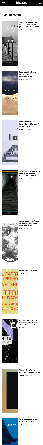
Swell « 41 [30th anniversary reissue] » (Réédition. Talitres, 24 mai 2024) (30, 173)
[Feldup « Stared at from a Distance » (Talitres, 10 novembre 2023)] (10, 242)
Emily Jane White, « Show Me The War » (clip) (28, 421)
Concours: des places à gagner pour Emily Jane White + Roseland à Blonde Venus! (29, 323)
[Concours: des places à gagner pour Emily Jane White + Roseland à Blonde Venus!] (10, 341)
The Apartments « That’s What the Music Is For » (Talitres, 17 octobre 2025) (29, 24)
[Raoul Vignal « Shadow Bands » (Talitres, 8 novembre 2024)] (10, 93)
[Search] (40, 3)
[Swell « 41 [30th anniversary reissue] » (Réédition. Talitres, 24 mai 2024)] (10, 192)
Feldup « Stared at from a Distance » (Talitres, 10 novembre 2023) (29, 223)
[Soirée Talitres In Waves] (10, 291)
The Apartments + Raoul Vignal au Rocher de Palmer (29, 371)
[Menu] (3, 3)
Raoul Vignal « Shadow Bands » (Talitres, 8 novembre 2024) (28, 74)
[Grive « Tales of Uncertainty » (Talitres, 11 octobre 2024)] (10, 142)
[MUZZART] (21, 3)
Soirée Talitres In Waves (28, 270)
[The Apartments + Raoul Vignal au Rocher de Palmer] (10, 391)
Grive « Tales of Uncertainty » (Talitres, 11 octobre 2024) (29, 124)
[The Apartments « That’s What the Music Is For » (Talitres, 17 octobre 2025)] (10, 43)
